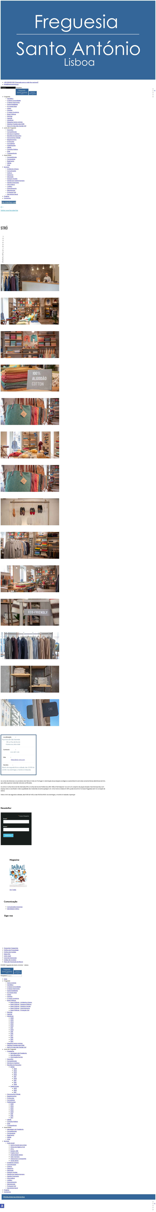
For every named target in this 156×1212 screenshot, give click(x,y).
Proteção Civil (11, 192)
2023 (11, 1024)
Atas (8, 151)
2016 (11, 1038)
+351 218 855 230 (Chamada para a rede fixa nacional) (21, 82)
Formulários (11, 143)
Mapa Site (7, 954)
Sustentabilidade (12, 104)
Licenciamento (12, 188)
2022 (11, 1026)
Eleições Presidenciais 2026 (15, 124)
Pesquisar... (19, 88)
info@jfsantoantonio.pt (11, 84)
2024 (12, 1022)
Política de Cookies (10, 952)
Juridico (9, 186)
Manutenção (11, 190)
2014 (11, 1041)
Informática (11, 185)
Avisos (9, 108)
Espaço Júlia (14, 1151)
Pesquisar (4, 976)
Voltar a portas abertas (9, 210)
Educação (10, 177)
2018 (11, 1034)
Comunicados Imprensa (14, 907)
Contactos (7, 198)
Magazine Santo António (15, 122)
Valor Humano (15, 1157)
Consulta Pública (12, 149)
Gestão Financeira (13, 183)
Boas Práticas (11, 114)
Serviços (6, 167)
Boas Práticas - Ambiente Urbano (21, 1002)
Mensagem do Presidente (15, 1129)
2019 (11, 1032)
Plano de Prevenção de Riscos (13, 962)
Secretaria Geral (12, 194)
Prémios (9, 110)
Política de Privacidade (11, 950)
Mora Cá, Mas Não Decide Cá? (16, 126)
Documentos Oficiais (13, 138)
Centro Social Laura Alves (18, 1145)
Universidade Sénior (16, 1155)
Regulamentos (11, 140)
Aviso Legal (7, 956)
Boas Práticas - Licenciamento (20, 1008)
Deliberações (14, 1086)
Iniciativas (10, 120)
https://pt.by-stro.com (18, 760)
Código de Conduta (10, 960)
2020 (11, 1030)
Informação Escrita (16, 1057)
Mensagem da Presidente (18, 1053)
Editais (9, 147)
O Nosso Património (13, 102)
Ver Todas (13, 890)
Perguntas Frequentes (11, 948)
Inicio (5, 979)
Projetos (6, 196)
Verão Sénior (14, 1161)
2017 (11, 1036)
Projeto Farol (14, 1153)
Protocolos (10, 142)
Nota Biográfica (15, 1055)
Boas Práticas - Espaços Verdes (20, 1006)
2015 (11, 1039)
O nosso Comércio (13, 112)
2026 (11, 1018)
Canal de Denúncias (10, 958)
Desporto (10, 175)
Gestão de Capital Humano (15, 181)
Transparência (12, 153)
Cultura (9, 173)
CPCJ (12, 1149)
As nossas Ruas (12, 106)
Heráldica (10, 99)
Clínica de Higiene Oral (17, 1147)
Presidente (10, 1051)
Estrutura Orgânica (13, 134)
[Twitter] (154, 91)
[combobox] (14, 976)
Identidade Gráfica (13, 909)
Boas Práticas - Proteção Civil (19, 1010)
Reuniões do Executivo (14, 136)
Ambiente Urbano (13, 169)
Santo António (11, 983)
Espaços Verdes (12, 179)
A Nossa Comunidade (14, 101)
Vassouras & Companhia (18, 1159)
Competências (12, 132)
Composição (11, 159)
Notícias (9, 116)
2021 (11, 1028)
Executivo (10, 130)
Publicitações (11, 145)
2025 (11, 1020)
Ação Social (10, 1143)
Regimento (10, 161)
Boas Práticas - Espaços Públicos (20, 1004)
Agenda (9, 118)
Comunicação (11, 171)
